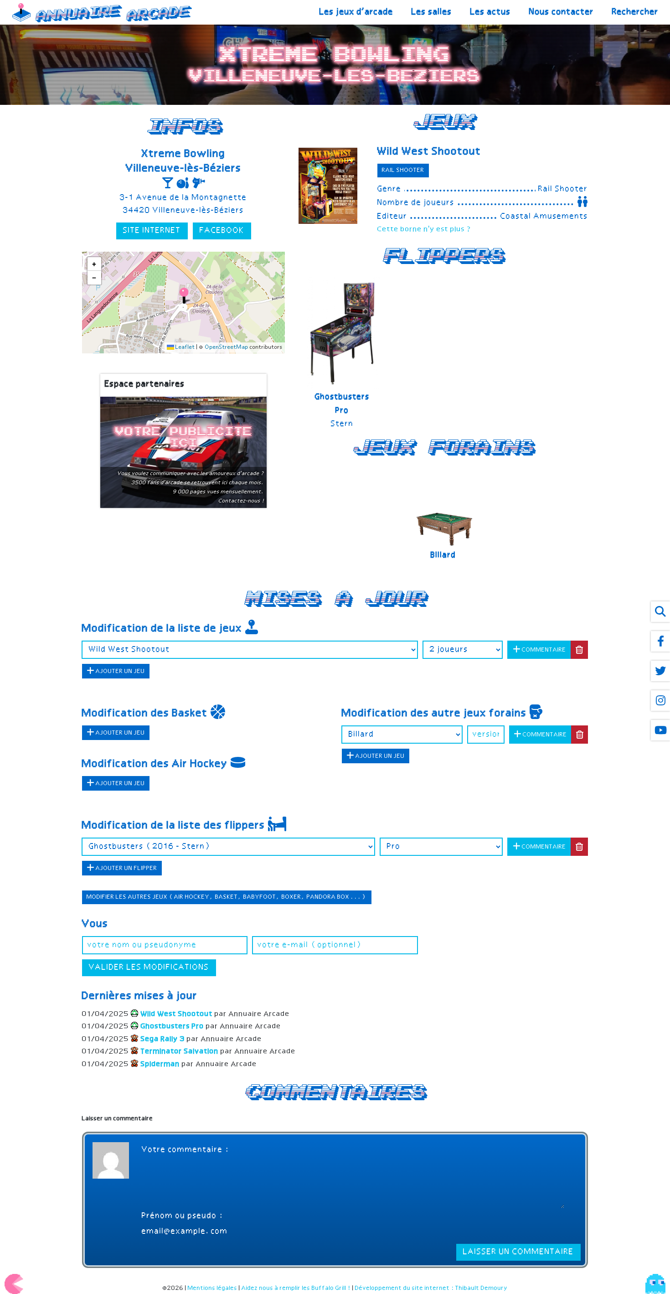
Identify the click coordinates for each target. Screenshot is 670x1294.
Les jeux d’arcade (356, 12)
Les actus (490, 12)
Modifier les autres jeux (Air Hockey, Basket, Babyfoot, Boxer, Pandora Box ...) (227, 897)
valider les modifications (149, 967)
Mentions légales (212, 1288)
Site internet (152, 231)
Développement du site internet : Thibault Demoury (431, 1288)
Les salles (432, 12)
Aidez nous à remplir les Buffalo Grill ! (296, 1288)
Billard (443, 555)
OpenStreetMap (226, 348)
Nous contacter (561, 12)
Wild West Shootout (429, 151)
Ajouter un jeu (119, 671)
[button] (184, 296)
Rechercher (635, 12)
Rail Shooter (403, 170)
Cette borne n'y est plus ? (424, 229)
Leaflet (184, 348)
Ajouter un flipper (125, 868)
